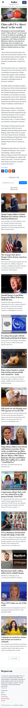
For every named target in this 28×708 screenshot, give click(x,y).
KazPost (14, 2)
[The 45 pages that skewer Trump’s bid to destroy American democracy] (14, 243)
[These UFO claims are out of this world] (14, 591)
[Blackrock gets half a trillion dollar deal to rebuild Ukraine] (14, 559)
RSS (4, 700)
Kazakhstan (4, 690)
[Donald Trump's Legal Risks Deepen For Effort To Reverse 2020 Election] (14, 283)
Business (3, 694)
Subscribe (23, 182)
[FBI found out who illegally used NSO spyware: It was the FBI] (14, 397)
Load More (14, 658)
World (2, 692)
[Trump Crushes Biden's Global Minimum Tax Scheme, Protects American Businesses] (14, 202)
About (21, 705)
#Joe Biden (4, 167)
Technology (4, 696)
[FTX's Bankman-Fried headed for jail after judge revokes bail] (14, 521)
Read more (4, 688)
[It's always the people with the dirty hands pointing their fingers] (14, 324)
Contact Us (16, 705)
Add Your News (5, 698)
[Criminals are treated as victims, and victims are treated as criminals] (14, 625)
